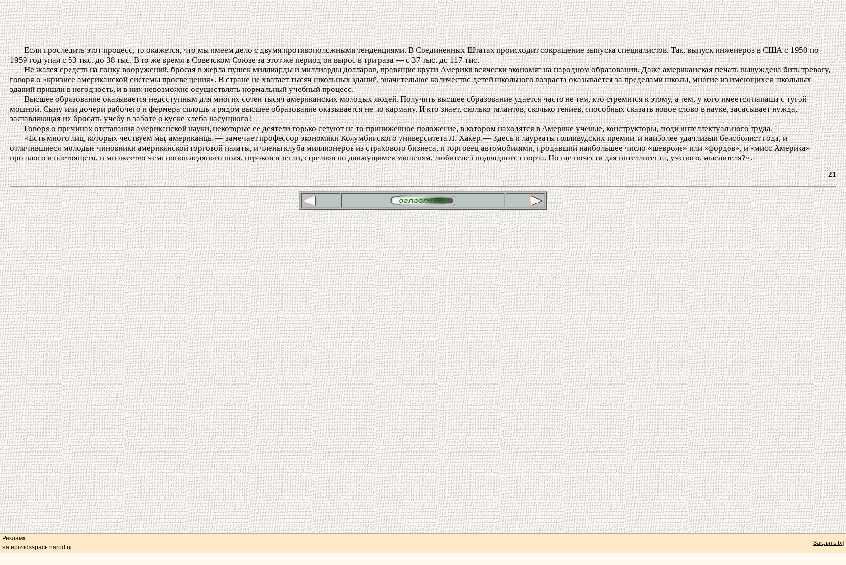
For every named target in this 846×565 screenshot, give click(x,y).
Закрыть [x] (828, 543)
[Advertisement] (423, 23)
